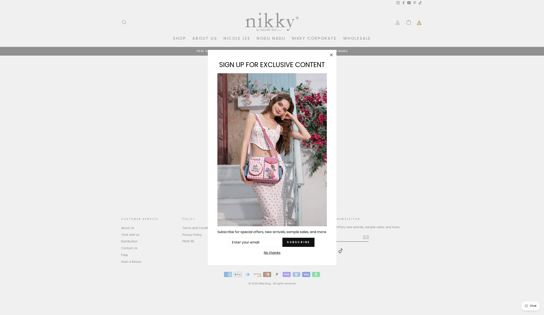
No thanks (272, 252)
